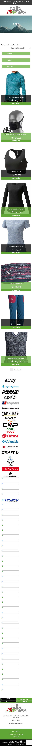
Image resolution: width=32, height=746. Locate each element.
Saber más (16, 103)
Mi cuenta (16, 731)
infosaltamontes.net (16, 723)
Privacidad (5, 742)
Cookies (11, 742)
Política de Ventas (18, 744)
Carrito (16, 737)
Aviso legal (18, 742)
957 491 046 (25, 1)
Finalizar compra (16, 734)
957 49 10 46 (16, 720)
